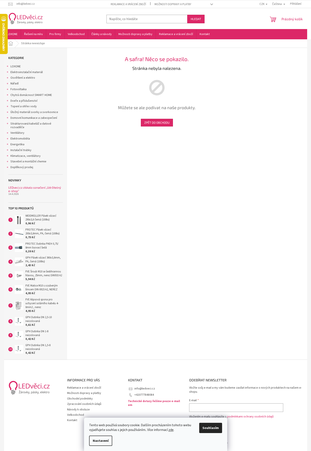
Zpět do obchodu (157, 122)
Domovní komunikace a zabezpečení (33, 118)
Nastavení (101, 440)
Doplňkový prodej (21, 167)
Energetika (17, 144)
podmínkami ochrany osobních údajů (250, 416)
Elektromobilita (20, 139)
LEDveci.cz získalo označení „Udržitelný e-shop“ (34, 189)
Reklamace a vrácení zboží (128, 4)
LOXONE (15, 66)
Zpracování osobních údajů (84, 404)
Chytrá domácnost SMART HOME (31, 95)
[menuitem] (12, 34)
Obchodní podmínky (80, 399)
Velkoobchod (75, 415)
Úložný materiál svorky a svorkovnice (34, 112)
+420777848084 (144, 395)
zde (171, 429)
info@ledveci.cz (144, 388)
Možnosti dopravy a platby (173, 4)
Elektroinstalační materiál (26, 72)
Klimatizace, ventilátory (25, 156)
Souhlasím (210, 428)
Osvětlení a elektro (22, 78)
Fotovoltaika (18, 89)
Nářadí (14, 83)
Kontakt (72, 420)
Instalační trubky (20, 150)
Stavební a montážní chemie (28, 161)
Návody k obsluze (78, 409)
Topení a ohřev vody (23, 106)
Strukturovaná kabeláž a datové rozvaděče (30, 125)
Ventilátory (17, 133)
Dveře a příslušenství (23, 101)
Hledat (196, 19)
